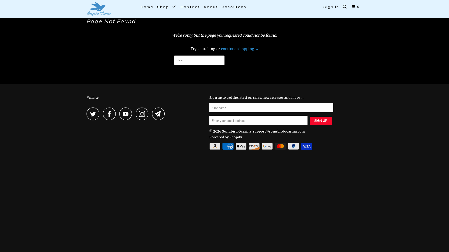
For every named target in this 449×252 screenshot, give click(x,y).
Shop (164, 7)
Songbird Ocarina (236, 131)
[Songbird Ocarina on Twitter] (94, 113)
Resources (234, 7)
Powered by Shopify (225, 137)
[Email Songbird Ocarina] (159, 113)
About (211, 7)
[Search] (345, 6)
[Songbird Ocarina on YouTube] (127, 113)
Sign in (331, 7)
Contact (190, 7)
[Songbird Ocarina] (110, 9)
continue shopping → (240, 49)
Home (147, 7)
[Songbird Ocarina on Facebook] (110, 113)
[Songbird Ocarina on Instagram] (143, 113)
